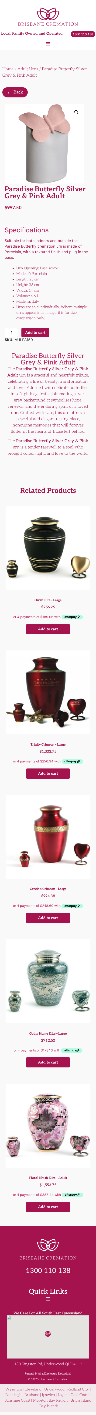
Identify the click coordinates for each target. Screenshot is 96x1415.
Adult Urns (27, 69)
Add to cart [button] (48, 629)
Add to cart (35, 332)
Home (8, 69)
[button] (48, 43)
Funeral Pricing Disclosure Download (48, 1373)
